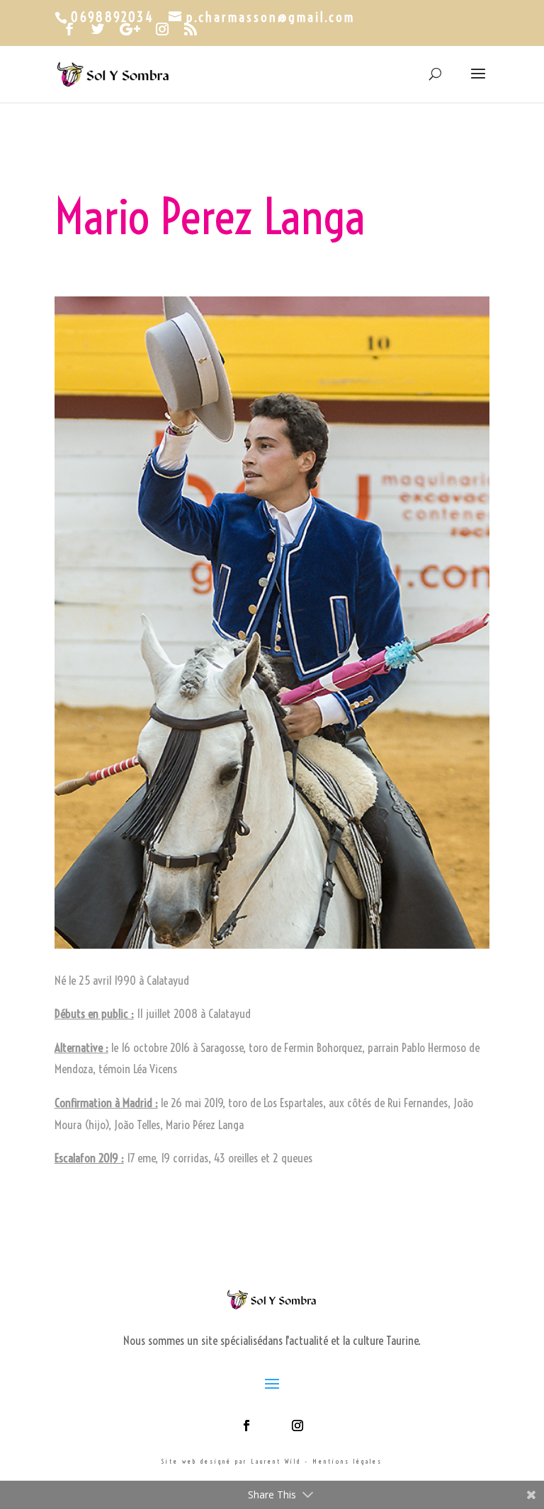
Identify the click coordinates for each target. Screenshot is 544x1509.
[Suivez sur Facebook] (246, 1425)
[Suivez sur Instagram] (297, 1425)
